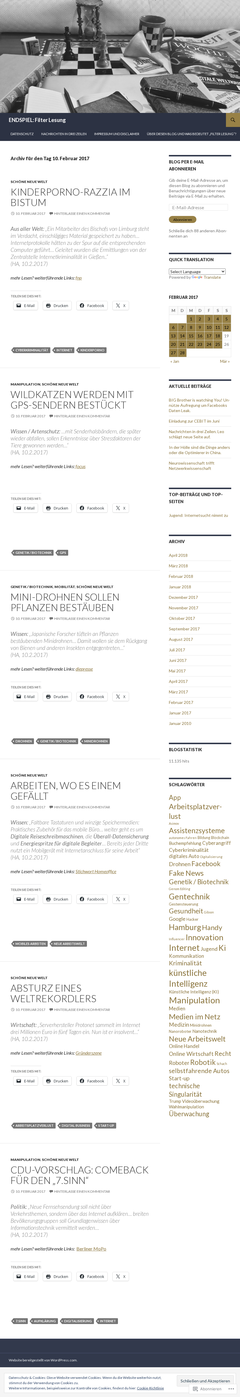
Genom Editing (179, 889)
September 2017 (184, 628)
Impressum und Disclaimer (116, 134)
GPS (63, 552)
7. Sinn (21, 1321)
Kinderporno (92, 350)
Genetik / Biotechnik (34, 552)
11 (217, 327)
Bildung (204, 837)
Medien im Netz (194, 1016)
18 (217, 335)
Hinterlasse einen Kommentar (82, 213)
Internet (64, 350)
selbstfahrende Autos (199, 1071)
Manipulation (25, 384)
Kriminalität (185, 963)
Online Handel (184, 1046)
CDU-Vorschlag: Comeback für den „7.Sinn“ (80, 1175)
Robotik (203, 1062)
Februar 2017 (181, 702)
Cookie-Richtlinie (150, 1388)
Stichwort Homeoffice (96, 871)
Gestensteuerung (183, 904)
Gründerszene (89, 1053)
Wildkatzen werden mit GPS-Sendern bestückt (72, 399)
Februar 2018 (181, 576)
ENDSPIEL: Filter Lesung (37, 120)
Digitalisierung (78, 1321)
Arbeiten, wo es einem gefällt (66, 790)
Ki (222, 948)
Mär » (225, 361)
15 (191, 335)
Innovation (204, 937)
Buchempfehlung (185, 843)
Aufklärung (45, 1321)
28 (182, 352)
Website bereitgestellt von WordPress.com (43, 1360)
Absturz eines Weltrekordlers (53, 993)
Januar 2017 (180, 712)
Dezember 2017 (183, 597)
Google (177, 918)
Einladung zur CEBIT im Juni (194, 420)
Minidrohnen (96, 741)
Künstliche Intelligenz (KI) (194, 991)
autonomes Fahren (183, 838)
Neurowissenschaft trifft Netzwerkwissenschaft (192, 466)
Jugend (208, 949)
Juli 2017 (177, 649)
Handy (212, 927)
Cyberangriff (216, 843)
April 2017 (178, 681)
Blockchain (220, 837)
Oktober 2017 (182, 618)
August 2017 (181, 639)
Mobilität (64, 587)
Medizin (179, 1024)
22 (191, 344)
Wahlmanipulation (186, 1106)
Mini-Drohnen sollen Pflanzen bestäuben (65, 602)
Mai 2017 (177, 670)
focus (80, 466)
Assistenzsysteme (197, 830)
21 (182, 344)
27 (173, 352)
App (175, 797)
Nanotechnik (204, 1031)
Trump (175, 1101)
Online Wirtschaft (191, 1053)
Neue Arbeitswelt (69, 944)
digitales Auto (184, 856)
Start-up (106, 1125)
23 (200, 344)
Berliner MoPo (91, 1248)
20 (173, 344)
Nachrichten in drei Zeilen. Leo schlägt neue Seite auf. (196, 434)
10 (209, 327)
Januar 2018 (180, 586)
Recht (223, 1053)
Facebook (205, 863)
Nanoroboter (180, 1031)
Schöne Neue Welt (29, 181)
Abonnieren (182, 219)
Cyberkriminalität (32, 350)
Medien (177, 1008)
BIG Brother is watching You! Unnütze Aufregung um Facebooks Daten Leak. (199, 405)
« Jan (174, 361)
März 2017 (178, 691)
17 (209, 335)
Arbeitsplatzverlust (35, 1125)
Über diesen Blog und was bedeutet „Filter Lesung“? (191, 134)
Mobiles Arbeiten (31, 944)
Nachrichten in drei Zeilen (64, 134)
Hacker (192, 919)
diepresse (84, 669)
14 (182, 335)
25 (217, 344)
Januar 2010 (180, 723)
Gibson (209, 912)
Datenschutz (22, 134)
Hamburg (185, 927)
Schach (222, 1063)
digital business (76, 1125)
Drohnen (24, 741)
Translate (212, 277)
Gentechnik (189, 896)
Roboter (179, 1062)
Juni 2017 (177, 660)
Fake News (186, 872)
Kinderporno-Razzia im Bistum (70, 197)
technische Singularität (185, 1090)
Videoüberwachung (201, 1101)
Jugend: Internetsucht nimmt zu (198, 515)
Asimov (174, 823)
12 (226, 327)
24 (209, 344)
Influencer (177, 939)
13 (173, 335)
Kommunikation (186, 956)
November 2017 (183, 607)
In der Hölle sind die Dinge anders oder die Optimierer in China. (199, 450)
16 (200, 335)
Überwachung (189, 1114)
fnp (79, 277)
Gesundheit (186, 911)
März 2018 (178, 565)
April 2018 (178, 555)
